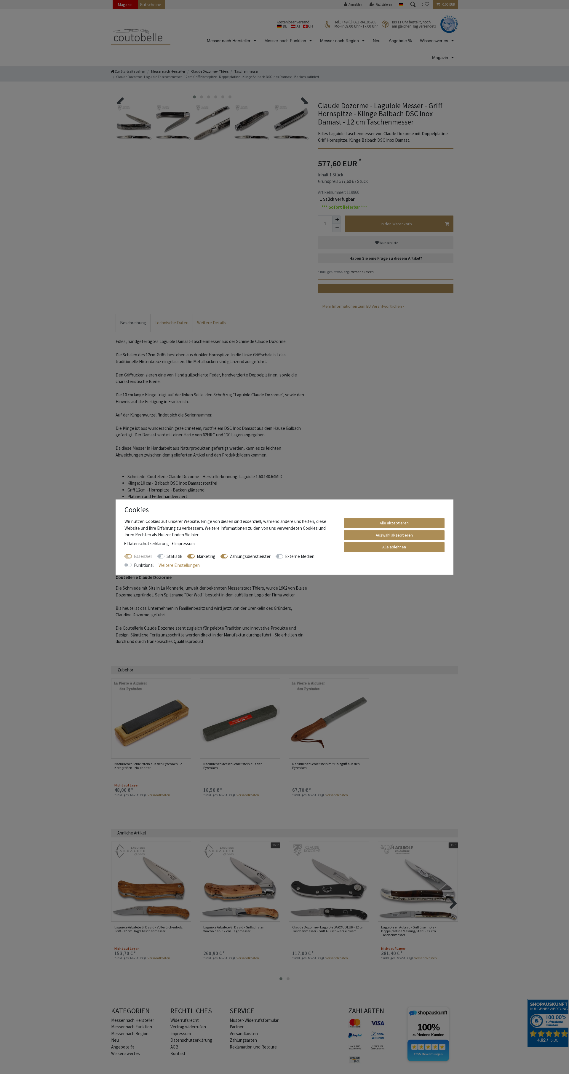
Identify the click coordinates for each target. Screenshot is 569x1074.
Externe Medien (299, 556)
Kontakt (178, 1053)
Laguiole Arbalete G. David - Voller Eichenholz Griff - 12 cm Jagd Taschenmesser (148, 929)
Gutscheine (150, 4)
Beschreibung (133, 322)
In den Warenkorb (396, 223)
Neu (377, 40)
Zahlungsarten (243, 1040)
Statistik (174, 556)
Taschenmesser (246, 71)
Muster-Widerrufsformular (254, 1020)
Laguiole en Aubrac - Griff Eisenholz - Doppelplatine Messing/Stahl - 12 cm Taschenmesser (408, 931)
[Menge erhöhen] (336, 220)
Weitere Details (211, 322)
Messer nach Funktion (285, 40)
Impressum (180, 1033)
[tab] (133, 323)
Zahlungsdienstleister (250, 556)
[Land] (400, 4)
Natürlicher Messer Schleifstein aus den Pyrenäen (233, 766)
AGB (174, 1047)
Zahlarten (366, 1010)
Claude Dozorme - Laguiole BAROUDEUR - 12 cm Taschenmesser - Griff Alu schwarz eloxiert (328, 929)
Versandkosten (362, 271)
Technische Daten (171, 322)
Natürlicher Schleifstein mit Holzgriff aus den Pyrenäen (326, 766)
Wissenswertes (434, 40)
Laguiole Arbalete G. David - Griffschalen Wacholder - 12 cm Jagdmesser (233, 929)
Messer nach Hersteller (229, 40)
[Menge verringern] (336, 228)
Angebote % (400, 40)
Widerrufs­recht (184, 1020)
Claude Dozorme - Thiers (209, 71)
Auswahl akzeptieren (394, 534)
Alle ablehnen (394, 546)
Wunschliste (388, 242)
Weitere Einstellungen (179, 565)
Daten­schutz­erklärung (191, 1040)
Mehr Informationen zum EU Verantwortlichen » (363, 306)
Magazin (125, 4)
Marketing (206, 556)
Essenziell (143, 556)
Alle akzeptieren (394, 522)
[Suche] (412, 4)
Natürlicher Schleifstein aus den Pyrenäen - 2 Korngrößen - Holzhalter (148, 766)
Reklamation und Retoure (253, 1047)
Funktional (144, 565)
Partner (237, 1027)
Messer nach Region (340, 40)
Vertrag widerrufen (188, 1027)
